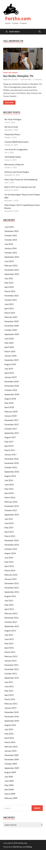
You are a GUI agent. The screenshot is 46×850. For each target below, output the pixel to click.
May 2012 (8, 643)
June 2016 (9, 484)
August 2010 (10, 725)
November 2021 (11, 295)
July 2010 (8, 729)
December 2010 (11, 712)
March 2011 (9, 699)
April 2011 (9, 695)
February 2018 (10, 411)
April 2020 (9, 347)
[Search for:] (23, 808)
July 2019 (8, 368)
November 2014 (11, 544)
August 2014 (10, 553)
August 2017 (10, 437)
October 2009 (10, 763)
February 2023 (10, 265)
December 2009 (11, 755)
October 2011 (10, 673)
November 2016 (11, 463)
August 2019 (10, 364)
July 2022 (8, 278)
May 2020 (8, 343)
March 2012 (9, 652)
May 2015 (8, 527)
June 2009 (9, 781)
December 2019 (11, 360)
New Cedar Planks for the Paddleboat (20, 179)
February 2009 (10, 798)
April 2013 (9, 609)
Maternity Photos (12, 134)
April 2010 (9, 738)
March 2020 (9, 351)
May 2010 (8, 733)
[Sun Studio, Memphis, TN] (23, 59)
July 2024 (8, 244)
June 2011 (9, 686)
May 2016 (8, 489)
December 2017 (11, 420)
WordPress (17, 847)
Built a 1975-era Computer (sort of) (20, 187)
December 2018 (11, 381)
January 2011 (10, 708)
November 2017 (11, 424)
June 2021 (9, 304)
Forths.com (18, 18)
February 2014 (10, 574)
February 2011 (10, 703)
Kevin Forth (27, 79)
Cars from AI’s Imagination (16, 149)
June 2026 (9, 227)
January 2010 (10, 751)
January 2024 (10, 248)
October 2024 (10, 239)
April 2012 (9, 648)
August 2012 (10, 630)
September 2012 (11, 626)
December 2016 (11, 459)
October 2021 (10, 300)
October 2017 (10, 428)
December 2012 (11, 617)
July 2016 (8, 480)
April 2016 (9, 493)
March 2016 (9, 497)
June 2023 (9, 261)
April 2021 (9, 308)
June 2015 (9, 523)
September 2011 (11, 678)
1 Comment (37, 79)
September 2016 (11, 471)
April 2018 (9, 407)
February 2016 (10, 501)
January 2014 (10, 579)
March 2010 (9, 742)
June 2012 (9, 639)
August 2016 (10, 476)
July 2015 (8, 519)
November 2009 (11, 759)
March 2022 (9, 291)
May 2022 (8, 282)
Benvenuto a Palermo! (14, 164)
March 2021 (9, 313)
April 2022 (9, 287)
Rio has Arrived (11, 127)
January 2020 (10, 355)
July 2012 (8, 635)
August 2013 (10, 596)
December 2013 (11, 583)
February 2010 (10, 746)
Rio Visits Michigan (12, 119)
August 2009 (10, 772)
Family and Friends (10, 73)
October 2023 (10, 252)
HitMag (29, 847)
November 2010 (11, 716)
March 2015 (9, 536)
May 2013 (8, 605)
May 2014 (8, 562)
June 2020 (9, 338)
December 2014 (11, 540)
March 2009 (9, 794)
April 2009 (9, 789)
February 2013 (10, 613)
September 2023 (11, 257)
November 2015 (11, 506)
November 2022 (11, 270)
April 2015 (9, 532)
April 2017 (9, 446)
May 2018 (8, 403)
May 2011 (8, 690)
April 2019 (9, 373)
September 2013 (11, 592)
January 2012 (10, 660)
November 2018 (11, 386)
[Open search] (40, 32)
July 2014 (8, 557)
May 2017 (8, 441)
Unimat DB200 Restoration (16, 142)
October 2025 (10, 235)
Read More (8, 102)
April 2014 (9, 566)
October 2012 (10, 622)
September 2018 (11, 394)
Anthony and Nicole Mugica (16, 172)
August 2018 (10, 398)
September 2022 (11, 274)
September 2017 (11, 433)
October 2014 (10, 549)
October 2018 (10, 390)
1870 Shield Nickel (12, 157)
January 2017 (10, 454)
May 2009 (8, 785)
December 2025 (11, 231)
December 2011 (11, 665)
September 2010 (11, 721)
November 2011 (11, 669)
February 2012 (10, 656)
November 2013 (11, 587)
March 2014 (9, 570)
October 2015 (10, 510)
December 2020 (11, 321)
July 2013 (8, 600)
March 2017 (9, 450)
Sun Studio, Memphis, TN (18, 75)
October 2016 (10, 467)
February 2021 (10, 317)
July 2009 (8, 776)
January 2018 (10, 416)
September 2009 (11, 768)
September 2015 (11, 514)
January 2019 (10, 377)
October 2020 (10, 330)
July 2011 (8, 682)
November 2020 (11, 325)
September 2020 (11, 334)
